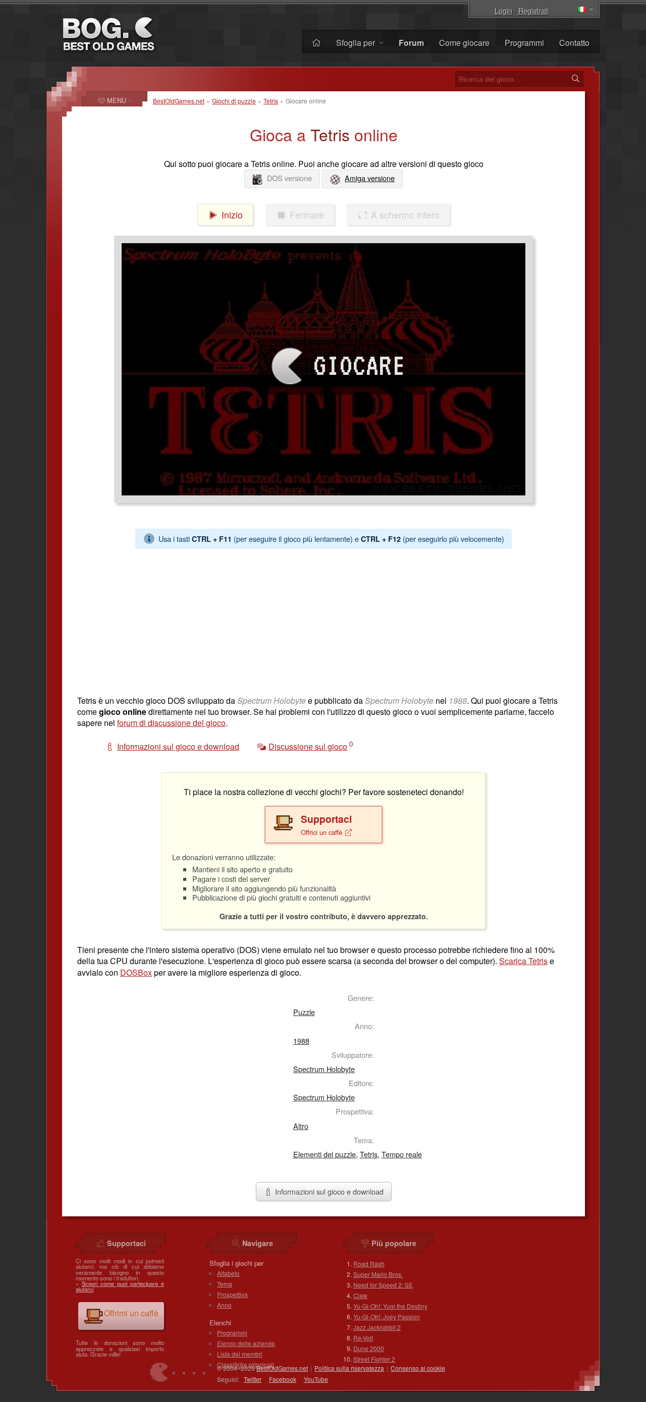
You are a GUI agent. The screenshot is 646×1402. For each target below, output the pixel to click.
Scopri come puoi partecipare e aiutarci (120, 1286)
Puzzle (304, 1011)
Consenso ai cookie (418, 1368)
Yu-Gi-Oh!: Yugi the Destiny (390, 1306)
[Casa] (316, 42)
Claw (360, 1295)
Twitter (252, 1379)
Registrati (533, 10)
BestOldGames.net (178, 100)
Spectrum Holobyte (324, 1068)
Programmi (524, 42)
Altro (300, 1125)
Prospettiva (232, 1294)
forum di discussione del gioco (171, 722)
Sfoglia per (356, 42)
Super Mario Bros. (378, 1274)
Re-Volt (363, 1337)
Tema (224, 1283)
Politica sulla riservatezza (349, 1368)
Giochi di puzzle (234, 100)
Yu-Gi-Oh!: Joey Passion (386, 1316)
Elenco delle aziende (246, 1343)
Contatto (574, 42)
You (316, 1379)
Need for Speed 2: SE (383, 1284)
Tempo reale (402, 1154)
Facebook (282, 1379)
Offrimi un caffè (131, 1313)
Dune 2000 (368, 1348)
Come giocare (464, 42)
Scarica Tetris (523, 961)
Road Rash (369, 1263)
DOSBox (136, 972)
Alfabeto (228, 1273)
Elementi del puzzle (324, 1154)
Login (503, 10)
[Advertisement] (323, 619)
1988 (301, 1040)
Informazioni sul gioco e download (328, 1191)
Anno (224, 1305)
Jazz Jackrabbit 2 (377, 1327)
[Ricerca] (575, 79)
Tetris (270, 100)
